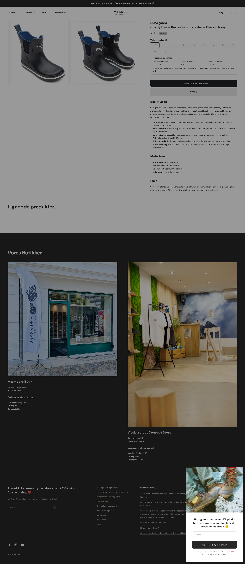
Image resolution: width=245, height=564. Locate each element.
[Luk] (237, 472)
